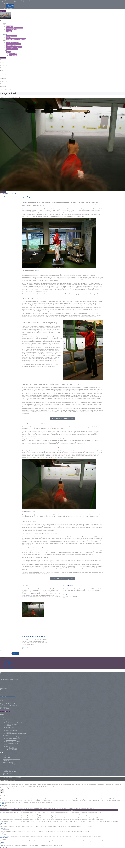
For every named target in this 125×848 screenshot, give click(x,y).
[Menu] (0, 20)
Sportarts (8, 37)
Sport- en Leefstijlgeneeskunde (14, 28)
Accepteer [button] (13, 788)
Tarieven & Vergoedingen (9, 33)
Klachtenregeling (7, 773)
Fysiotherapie (9, 26)
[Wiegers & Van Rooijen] (5, 18)
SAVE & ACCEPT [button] (4, 847)
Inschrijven (3, 11)
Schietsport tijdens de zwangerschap (16, 39)
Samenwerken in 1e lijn (9, 668)
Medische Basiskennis (12, 49)
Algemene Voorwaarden (9, 771)
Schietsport (13, 193)
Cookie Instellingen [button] (5, 788)
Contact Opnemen (8, 8)
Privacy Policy (6, 770)
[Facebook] (0, 671)
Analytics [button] (2, 833)
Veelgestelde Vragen (11, 29)
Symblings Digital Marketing (7, 780)
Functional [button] (3, 823)
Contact (5, 50)
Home (4, 23)
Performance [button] (3, 828)
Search (2, 651)
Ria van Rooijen (10, 7)
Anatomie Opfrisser (11, 45)
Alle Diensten (6, 660)
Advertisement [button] (4, 837)
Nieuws (5, 34)
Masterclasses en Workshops (14, 47)
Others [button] (2, 842)
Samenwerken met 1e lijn (12, 42)
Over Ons (5, 3)
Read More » (66, 595)
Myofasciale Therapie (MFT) (13, 44)
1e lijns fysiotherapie (11, 36)
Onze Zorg (5, 25)
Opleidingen (6, 41)
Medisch (7, 193)
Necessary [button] (3, 803)
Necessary (4, 805)
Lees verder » (25, 647)
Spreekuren (9, 31)
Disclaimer (6, 775)
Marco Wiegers (10, 5)
